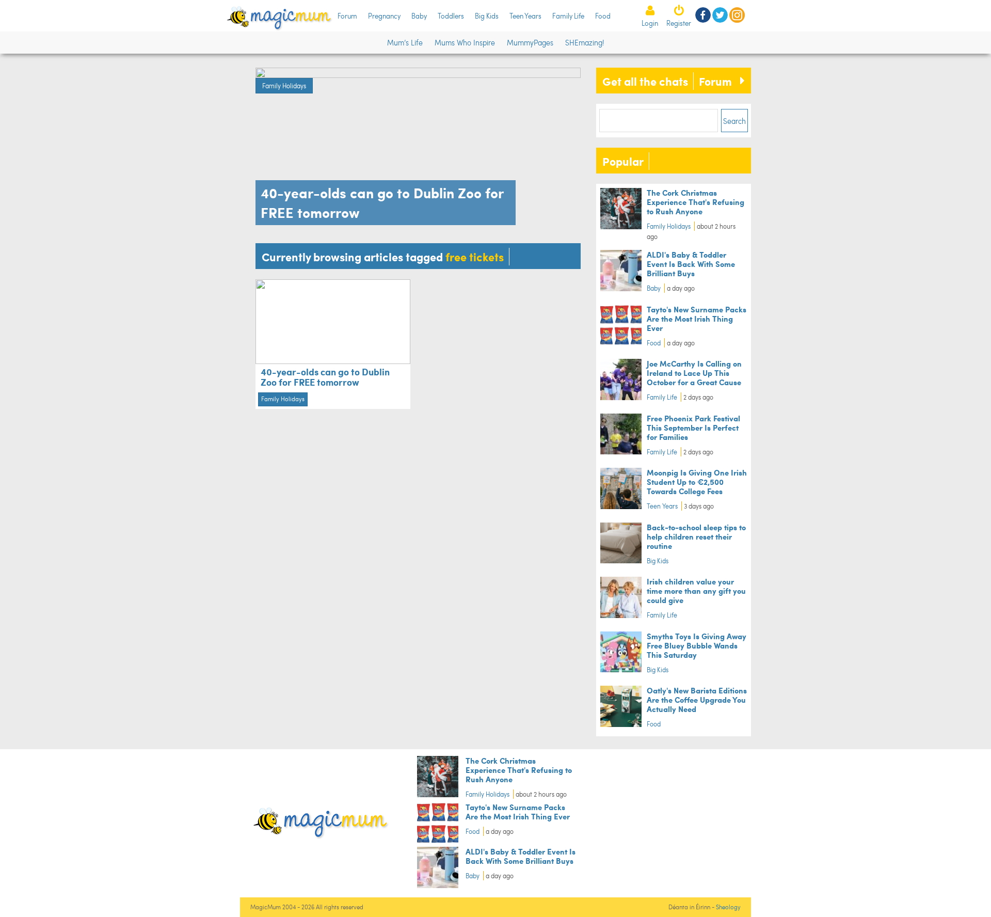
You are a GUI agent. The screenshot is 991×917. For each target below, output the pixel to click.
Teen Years (525, 16)
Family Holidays (284, 85)
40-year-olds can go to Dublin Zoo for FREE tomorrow (325, 376)
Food (603, 16)
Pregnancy (384, 16)
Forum (347, 16)
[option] (418, 149)
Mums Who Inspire (465, 42)
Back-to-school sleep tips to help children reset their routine (696, 536)
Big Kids (487, 16)
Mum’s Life (405, 42)
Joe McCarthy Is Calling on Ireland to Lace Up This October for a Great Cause (694, 372)
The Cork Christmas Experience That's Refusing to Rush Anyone (695, 201)
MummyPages (530, 42)
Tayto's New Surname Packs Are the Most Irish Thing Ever (696, 318)
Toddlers (451, 16)
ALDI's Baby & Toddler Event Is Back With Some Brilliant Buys (691, 263)
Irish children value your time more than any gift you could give (696, 590)
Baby (419, 16)
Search (734, 121)
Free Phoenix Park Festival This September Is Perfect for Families (693, 427)
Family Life (568, 16)
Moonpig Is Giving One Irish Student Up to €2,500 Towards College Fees (697, 481)
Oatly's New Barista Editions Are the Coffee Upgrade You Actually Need (697, 699)
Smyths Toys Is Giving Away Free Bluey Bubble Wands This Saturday (696, 645)
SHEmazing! (584, 42)
